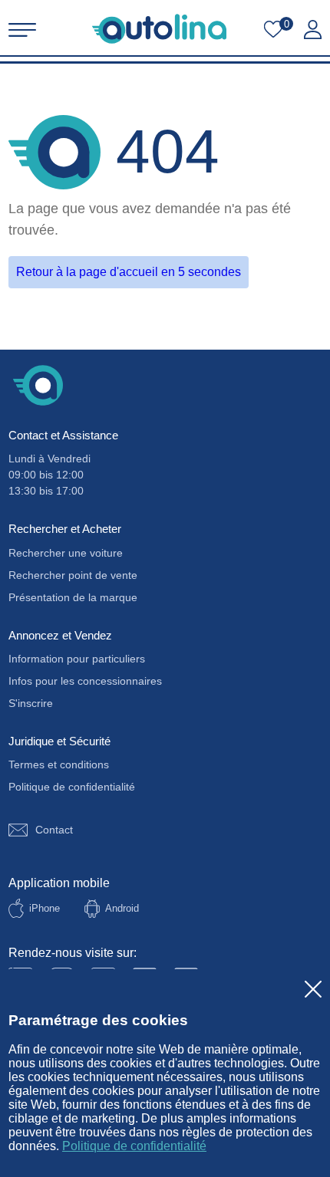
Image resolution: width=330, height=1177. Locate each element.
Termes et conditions (58, 764)
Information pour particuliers (76, 659)
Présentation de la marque (72, 597)
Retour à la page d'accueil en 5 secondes (128, 271)
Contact (54, 830)
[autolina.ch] (159, 29)
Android (122, 908)
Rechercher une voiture (65, 553)
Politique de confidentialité (134, 1145)
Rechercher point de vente (72, 575)
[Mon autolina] (313, 30)
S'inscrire (30, 703)
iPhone (44, 908)
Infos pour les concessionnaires (85, 681)
